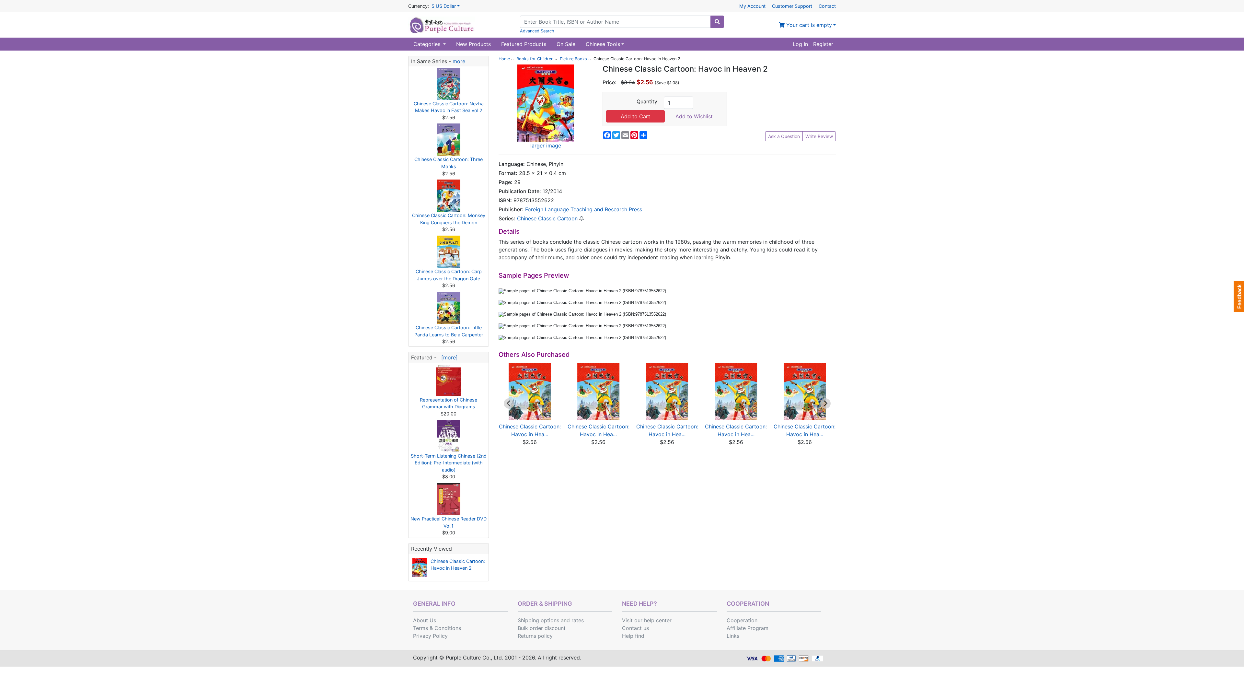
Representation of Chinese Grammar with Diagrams (448, 403)
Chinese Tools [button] (603, 44)
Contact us (635, 628)
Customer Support (792, 6)
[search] (717, 22)
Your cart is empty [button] (808, 25)
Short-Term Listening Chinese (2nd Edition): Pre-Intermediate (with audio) (449, 462)
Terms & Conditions (437, 628)
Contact (827, 6)
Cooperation (742, 620)
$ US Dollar (444, 6)
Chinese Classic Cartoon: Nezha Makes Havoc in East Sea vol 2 (449, 107)
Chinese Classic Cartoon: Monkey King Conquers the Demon (448, 219)
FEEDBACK (1238, 296)
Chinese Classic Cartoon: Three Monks (448, 163)
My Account (752, 6)
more (459, 61)
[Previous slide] (509, 403)
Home (504, 58)
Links (733, 636)
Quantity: (648, 101)
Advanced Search (537, 31)
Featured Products (523, 44)
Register (823, 44)
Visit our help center (647, 620)
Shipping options (538, 620)
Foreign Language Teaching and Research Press (583, 209)
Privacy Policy (430, 636)
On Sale (566, 44)
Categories (427, 44)
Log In (800, 44)
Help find (633, 636)
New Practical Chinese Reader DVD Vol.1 (448, 522)
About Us (424, 620)
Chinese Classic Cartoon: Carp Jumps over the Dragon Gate (449, 275)
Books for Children (534, 58)
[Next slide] (825, 403)
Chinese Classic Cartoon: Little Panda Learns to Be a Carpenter (448, 331)
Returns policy (535, 636)
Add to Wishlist (694, 116)
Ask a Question (784, 136)
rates (577, 620)
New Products (473, 44)
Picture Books (573, 58)
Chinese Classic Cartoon (547, 218)
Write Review (819, 136)
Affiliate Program (747, 628)
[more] (448, 357)
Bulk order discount (542, 628)
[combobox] (615, 22)
